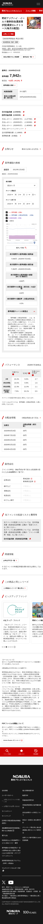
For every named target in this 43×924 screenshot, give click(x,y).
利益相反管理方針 (28, 800)
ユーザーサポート (7, 795)
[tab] (2, 647)
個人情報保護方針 (28, 790)
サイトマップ (6, 816)
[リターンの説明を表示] (13, 374)
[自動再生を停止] (15, 647)
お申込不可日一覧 (9, 560)
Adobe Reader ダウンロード (12, 740)
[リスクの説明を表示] (29, 373)
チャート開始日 (11, 190)
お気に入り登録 (8, 34)
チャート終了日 (11, 200)
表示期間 (9, 181)
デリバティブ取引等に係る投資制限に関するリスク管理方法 (31, 830)
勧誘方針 (25, 795)
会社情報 (5, 790)
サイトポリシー (7, 811)
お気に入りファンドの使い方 (12, 801)
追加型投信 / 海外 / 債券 (10, 42)
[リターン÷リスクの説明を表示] (33, 375)
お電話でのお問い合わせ (12, 806)
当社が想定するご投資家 (11, 57)
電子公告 (5, 835)
